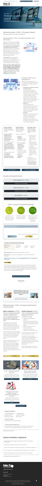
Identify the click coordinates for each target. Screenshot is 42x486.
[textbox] (10, 1)
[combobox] (10, 1)
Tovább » (11, 402)
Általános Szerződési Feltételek (14, 480)
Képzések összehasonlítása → (9, 430)
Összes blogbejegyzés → (21, 405)
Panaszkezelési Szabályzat (9, 481)
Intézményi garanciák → (30, 356)
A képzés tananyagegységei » (30, 169)
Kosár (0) (36, 1)
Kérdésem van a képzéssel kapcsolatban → (21, 276)
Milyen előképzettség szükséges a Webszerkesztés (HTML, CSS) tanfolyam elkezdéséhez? (18, 441)
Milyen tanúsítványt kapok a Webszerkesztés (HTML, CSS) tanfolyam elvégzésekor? (20, 447)
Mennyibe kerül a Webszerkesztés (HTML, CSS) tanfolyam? (15, 444)
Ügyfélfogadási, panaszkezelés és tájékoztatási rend (22, 481)
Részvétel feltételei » (12, 169)
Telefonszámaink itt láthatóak (7, 474)
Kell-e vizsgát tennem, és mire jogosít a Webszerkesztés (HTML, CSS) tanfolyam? (19, 450)
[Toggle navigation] (37, 4)
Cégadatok (7, 480)
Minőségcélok (27, 480)
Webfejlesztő (6, 73)
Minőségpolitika (22, 480)
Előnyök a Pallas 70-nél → (12, 356)
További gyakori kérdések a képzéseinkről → (12, 456)
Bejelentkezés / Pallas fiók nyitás (26, 1)
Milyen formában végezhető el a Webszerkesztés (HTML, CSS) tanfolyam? (18, 453)
